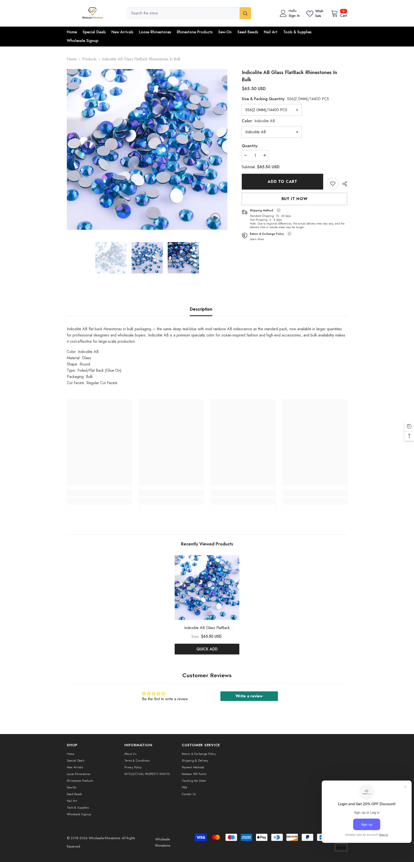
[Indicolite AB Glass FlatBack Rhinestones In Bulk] (207, 587)
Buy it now (295, 199)
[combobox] (183, 13)
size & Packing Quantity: (285, 99)
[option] (147, 149)
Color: (258, 121)
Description (201, 309)
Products (89, 59)
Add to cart (282, 181)
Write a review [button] (249, 696)
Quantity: (250, 146)
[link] (333, 184)
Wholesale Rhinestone (104, 838)
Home (72, 59)
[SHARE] (343, 184)
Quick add (207, 649)
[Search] (189, 13)
